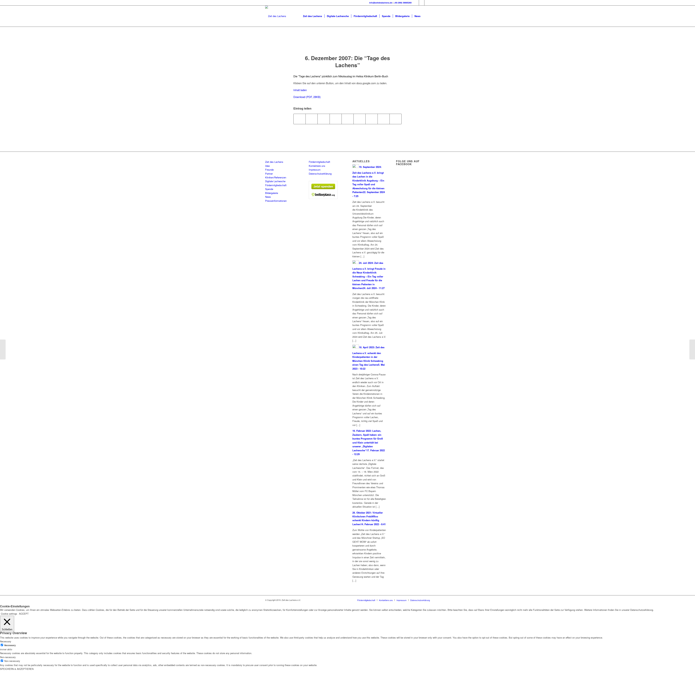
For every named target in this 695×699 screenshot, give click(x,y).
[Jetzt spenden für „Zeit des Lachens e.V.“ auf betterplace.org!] (323, 198)
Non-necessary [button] (8, 657)
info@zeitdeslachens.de (380, 2)
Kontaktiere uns (317, 166)
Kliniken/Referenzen (275, 177)
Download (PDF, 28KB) (307, 97)
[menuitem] (312, 16)
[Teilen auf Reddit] (383, 119)
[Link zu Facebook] (416, 2)
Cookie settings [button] (9, 613)
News (268, 196)
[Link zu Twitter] (427, 2)
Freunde (269, 169)
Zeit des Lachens (274, 162)
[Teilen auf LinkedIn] (347, 119)
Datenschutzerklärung (320, 173)
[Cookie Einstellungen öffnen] (27, 697)
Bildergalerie (271, 193)
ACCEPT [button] (24, 613)
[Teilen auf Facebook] (300, 119)
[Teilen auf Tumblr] (359, 119)
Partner (269, 173)
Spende (269, 189)
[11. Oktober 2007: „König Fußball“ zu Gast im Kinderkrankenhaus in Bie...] (3, 349)
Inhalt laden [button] (300, 90)
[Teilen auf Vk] (371, 119)
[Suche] (426, 16)
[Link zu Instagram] (421, 2)
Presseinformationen (276, 200)
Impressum (315, 169)
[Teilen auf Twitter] (311, 119)
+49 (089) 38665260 (403, 2)
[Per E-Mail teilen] (395, 119)
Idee (267, 166)
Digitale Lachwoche (275, 181)
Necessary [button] (5, 641)
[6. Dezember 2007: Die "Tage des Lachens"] (347, 44)
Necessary (10, 645)
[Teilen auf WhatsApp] (323, 119)
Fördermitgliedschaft (276, 185)
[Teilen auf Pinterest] (336, 119)
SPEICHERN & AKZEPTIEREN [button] (16, 669)
